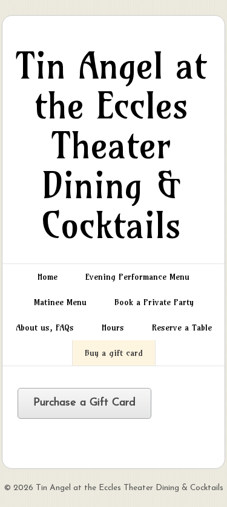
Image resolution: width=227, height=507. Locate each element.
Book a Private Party (154, 302)
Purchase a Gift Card (84, 403)
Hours (113, 327)
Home (48, 276)
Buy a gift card (114, 352)
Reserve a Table (182, 327)
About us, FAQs (45, 327)
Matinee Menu (60, 302)
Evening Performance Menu (137, 276)
